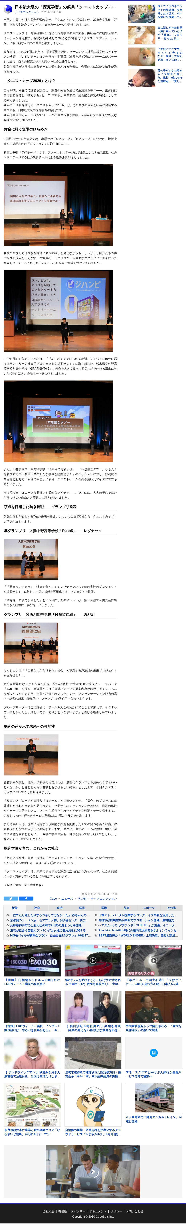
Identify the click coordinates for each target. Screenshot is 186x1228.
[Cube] (8, 13)
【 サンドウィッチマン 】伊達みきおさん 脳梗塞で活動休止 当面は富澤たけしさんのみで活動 (33, 1076)
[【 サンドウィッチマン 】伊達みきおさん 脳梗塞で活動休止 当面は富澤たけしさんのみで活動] (32, 1053)
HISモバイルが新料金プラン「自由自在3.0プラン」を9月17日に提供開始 (57, 935)
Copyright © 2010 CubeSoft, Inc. (93, 1216)
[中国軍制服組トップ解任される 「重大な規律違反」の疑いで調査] (153, 1007)
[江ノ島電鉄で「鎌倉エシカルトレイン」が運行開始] (153, 1098)
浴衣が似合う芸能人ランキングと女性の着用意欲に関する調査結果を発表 (58, 930)
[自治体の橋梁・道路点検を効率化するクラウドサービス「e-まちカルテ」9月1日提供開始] (93, 1111)
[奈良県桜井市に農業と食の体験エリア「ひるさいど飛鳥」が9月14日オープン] (32, 1107)
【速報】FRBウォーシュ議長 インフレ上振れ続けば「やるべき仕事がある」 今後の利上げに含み (32, 1030)
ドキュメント (98, 1211)
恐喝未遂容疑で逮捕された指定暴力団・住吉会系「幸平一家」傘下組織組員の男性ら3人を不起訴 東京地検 (93, 1076)
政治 (59, 907)
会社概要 (48, 1211)
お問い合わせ (134, 1211)
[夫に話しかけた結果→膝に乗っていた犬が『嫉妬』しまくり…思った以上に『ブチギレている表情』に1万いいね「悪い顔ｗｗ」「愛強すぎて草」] (141, 39)
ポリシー (116, 1211)
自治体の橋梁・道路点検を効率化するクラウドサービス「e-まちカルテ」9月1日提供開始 (93, 1134)
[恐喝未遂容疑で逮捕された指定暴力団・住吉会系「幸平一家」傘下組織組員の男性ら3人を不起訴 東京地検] (93, 1053)
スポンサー (78, 1211)
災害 (127, 907)
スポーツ (149, 907)
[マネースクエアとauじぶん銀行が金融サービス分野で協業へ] (153, 1053)
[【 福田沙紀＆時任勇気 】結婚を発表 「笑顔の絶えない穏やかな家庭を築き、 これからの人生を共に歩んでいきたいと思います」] (93, 1007)
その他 (171, 907)
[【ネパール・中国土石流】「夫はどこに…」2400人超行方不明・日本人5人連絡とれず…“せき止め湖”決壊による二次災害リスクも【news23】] (153, 960)
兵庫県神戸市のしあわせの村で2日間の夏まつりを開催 (46, 925)
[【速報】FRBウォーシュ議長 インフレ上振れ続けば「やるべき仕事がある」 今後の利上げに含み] (32, 1007)
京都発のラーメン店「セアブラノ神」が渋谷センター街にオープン (53, 920)
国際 (104, 907)
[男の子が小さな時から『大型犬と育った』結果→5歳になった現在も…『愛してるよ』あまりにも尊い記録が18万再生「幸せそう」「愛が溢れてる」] (141, 82)
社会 (37, 907)
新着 (15, 907)
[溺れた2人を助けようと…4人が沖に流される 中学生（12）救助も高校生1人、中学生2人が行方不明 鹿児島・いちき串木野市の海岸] (93, 960)
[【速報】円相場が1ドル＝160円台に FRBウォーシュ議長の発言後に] (32, 960)
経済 (82, 907)
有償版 (62, 1211)
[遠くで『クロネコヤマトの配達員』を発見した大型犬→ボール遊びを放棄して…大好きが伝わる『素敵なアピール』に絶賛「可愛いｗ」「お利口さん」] (141, 18)
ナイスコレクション (27, 12)
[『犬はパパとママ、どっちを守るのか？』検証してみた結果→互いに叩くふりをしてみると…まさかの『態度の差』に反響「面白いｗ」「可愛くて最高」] (141, 61)
